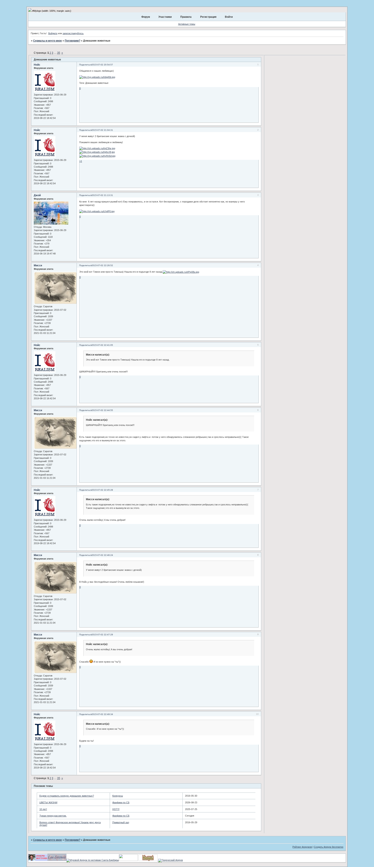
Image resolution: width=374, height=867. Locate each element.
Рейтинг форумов (302, 847)
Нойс (37, 64)
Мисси (38, 265)
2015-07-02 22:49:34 (102, 714)
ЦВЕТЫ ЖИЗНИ (48, 802)
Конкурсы (117, 795)
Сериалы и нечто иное (47, 40)
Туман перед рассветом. (53, 815)
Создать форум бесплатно (328, 847)
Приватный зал (120, 822)
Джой (37, 195)
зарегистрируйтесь (73, 33)
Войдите (52, 33)
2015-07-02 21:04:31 (102, 130)
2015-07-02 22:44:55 (102, 410)
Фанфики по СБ (120, 802)
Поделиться (85, 64)
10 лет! (43, 809)
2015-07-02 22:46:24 (102, 555)
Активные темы (186, 24)
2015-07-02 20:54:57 (102, 64)
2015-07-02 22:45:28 (102, 490)
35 (58, 52)
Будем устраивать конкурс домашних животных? (66, 795)
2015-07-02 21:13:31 (102, 195)
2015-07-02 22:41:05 (102, 345)
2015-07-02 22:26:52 (102, 265)
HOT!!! (115, 809)
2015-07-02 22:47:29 (102, 634)
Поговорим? (72, 40)
